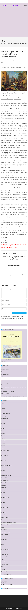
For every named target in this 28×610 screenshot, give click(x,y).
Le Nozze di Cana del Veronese (7, 391)
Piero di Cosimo (4, 534)
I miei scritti (3, 512)
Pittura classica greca (5, 542)
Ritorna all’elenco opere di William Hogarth (11, 97)
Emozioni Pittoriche (5, 480)
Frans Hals (3, 487)
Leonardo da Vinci (5, 517)
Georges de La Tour (5, 497)
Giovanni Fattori (4, 507)
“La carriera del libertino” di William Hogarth (14, 274)
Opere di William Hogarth (14, 265)
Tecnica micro (4, 368)
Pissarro (3, 537)
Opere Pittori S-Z (5, 242)
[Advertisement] (14, 22)
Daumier (3, 470)
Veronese (3, 569)
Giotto (2, 505)
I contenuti (3, 582)
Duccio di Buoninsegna (6, 475)
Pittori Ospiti (4, 539)
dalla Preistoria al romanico (6, 467)
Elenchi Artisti (4, 477)
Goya (2, 510)
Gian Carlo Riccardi (5, 393)
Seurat (2, 559)
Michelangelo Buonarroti (6, 524)
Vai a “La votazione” (5, 95)
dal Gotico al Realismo (5, 463)
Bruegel (2, 435)
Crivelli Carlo (3, 460)
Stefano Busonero (7, 61)
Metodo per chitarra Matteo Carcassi (8, 522)
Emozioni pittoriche (5, 374)
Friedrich (3, 490)
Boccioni (3, 423)
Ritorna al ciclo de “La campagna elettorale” (11, 98)
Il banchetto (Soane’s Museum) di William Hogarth (14, 257)
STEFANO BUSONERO (9, 5)
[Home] (1, 43)
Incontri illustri (4, 514)
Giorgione (3, 502)
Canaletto (3, 438)
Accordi (2, 403)
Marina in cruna (4, 372)
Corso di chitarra (4, 455)
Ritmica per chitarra (5, 549)
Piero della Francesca (5, 532)
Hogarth (5, 62)
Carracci (3, 445)
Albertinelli (3, 408)
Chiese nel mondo (5, 450)
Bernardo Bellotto (5, 421)
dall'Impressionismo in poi (6, 465)
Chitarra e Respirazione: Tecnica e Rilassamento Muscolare (13, 396)
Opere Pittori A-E (5, 237)
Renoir (2, 547)
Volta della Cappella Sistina (6, 574)
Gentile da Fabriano (5, 495)
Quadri (2, 544)
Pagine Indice (4, 529)
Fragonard (3, 485)
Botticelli (3, 428)
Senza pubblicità (4, 556)
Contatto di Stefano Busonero (7, 584)
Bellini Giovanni (4, 418)
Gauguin (3, 492)
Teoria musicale (4, 564)
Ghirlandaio (3, 500)
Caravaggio (3, 440)
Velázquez (3, 566)
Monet (2, 527)
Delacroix (3, 472)
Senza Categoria (4, 554)
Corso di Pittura (4, 458)
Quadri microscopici (5, 369)
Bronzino (3, 433)
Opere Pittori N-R (5, 240)
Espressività (3, 482)
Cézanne (3, 448)
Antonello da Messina (5, 413)
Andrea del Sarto (4, 411)
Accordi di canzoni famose (6, 406)
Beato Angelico (4, 416)
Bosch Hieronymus (5, 425)
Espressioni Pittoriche (5, 376)
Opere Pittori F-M (5, 239)
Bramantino (3, 430)
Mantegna (3, 519)
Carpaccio (3, 443)
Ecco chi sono (4, 581)
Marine (2, 371)
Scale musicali (4, 551)
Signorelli (3, 561)
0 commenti (13, 62)
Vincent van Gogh (5, 571)
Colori (2, 453)
